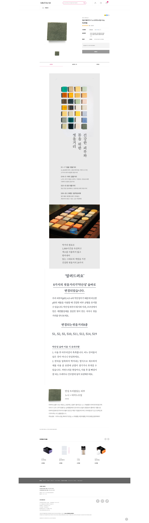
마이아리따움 (95, 3)
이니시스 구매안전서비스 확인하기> (69, 513)
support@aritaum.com (47, 505)
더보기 (91, 35)
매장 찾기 (52, 480)
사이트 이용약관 (57, 480)
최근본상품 (101, 3)
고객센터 (48, 480)
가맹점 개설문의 (79, 480)
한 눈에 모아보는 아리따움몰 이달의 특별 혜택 (70, 2)
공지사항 (44, 480)
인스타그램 (102, 501)
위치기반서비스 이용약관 (72, 480)
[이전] (105, 439)
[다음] (108, 439)
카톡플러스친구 (107, 501)
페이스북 (98, 501)
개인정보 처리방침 (64, 480)
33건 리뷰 (92, 25)
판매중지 (95, 51)
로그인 (41, 480)
